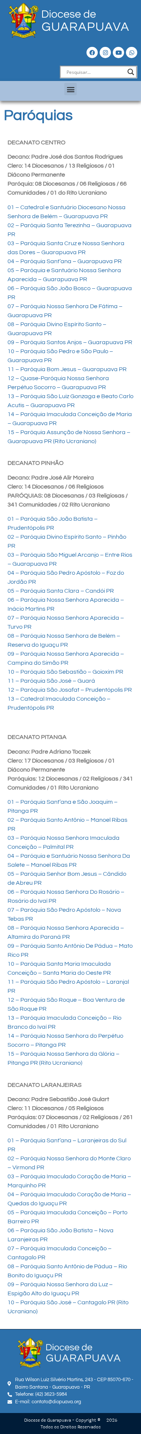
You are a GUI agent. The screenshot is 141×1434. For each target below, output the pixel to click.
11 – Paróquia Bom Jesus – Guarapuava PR (67, 369)
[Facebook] (92, 52)
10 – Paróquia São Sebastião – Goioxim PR (65, 672)
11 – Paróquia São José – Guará (51, 681)
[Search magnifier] (131, 72)
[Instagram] (105, 52)
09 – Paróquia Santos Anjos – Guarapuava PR (70, 342)
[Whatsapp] (131, 52)
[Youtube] (118, 52)
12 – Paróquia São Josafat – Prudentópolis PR (70, 690)
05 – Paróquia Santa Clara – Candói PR (61, 591)
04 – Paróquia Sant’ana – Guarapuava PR (65, 261)
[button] (70, 89)
